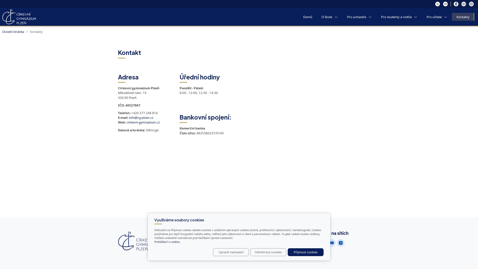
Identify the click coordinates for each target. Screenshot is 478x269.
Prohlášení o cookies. (167, 242)
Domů (307, 17)
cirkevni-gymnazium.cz (143, 122)
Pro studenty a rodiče (396, 17)
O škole (327, 17)
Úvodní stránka (13, 32)
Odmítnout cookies (268, 252)
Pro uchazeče (357, 17)
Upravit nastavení (231, 252)
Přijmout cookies (306, 252)
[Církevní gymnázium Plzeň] (19, 16)
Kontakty (463, 17)
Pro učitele (435, 17)
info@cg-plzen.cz (141, 117)
